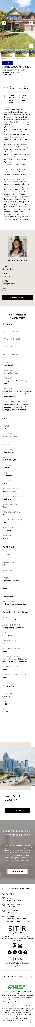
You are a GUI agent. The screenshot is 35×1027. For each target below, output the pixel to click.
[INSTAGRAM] (15, 952)
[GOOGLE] (25, 952)
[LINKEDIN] (20, 952)
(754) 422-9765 (12, 906)
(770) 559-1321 (8, 276)
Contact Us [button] (17, 871)
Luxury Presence (17, 966)
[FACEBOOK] (10, 952)
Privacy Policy (26, 976)
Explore (17, 810)
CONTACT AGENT (17, 297)
